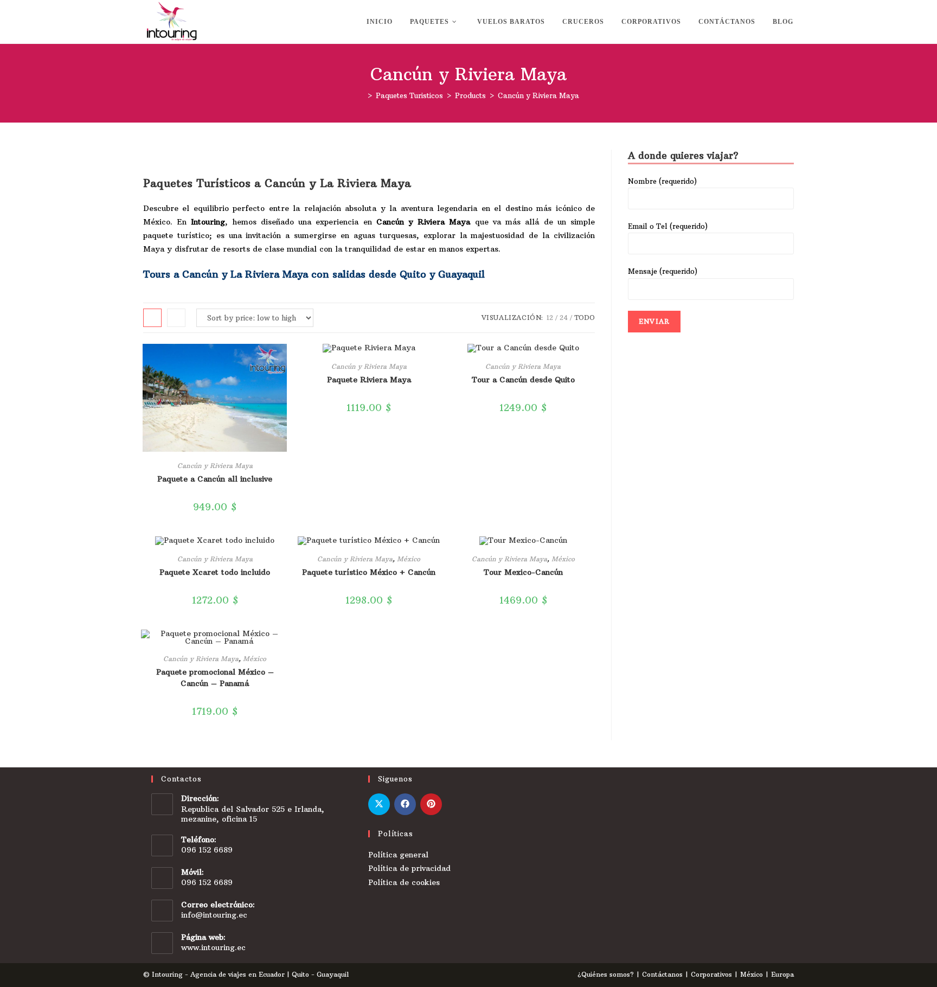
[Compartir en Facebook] (405, 804)
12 (550, 317)
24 (564, 317)
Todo (584, 317)
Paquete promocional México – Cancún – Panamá (215, 677)
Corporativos (711, 974)
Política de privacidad (409, 868)
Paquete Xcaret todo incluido (214, 572)
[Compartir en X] (379, 804)
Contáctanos (662, 974)
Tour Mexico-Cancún (523, 572)
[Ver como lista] (176, 318)
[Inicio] (361, 95)
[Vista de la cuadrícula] (152, 318)
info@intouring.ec (214, 915)
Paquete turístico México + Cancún (368, 572)
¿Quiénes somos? (605, 974)
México (408, 559)
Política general (398, 855)
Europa (782, 974)
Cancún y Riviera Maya (538, 95)
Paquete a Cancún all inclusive (214, 479)
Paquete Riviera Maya (369, 379)
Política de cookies (404, 882)
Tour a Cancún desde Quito (523, 379)
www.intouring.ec (213, 947)
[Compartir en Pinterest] (431, 804)
